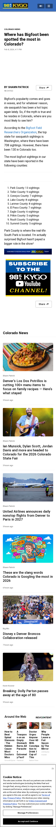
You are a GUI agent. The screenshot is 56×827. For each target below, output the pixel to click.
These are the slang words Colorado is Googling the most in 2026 (28, 577)
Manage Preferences (28, 813)
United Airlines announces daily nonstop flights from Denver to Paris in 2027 (26, 515)
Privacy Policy (14, 798)
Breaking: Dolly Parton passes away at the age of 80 (25, 693)
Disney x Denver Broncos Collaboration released (21, 636)
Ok (53, 768)
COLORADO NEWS (12, 29)
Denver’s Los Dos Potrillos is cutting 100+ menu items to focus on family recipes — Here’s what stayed (27, 387)
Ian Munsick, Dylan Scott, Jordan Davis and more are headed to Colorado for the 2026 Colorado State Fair (28, 452)
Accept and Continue (28, 821)
